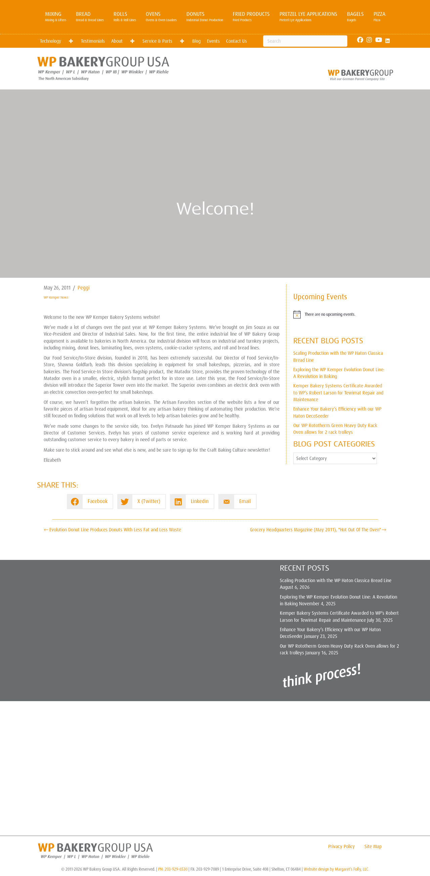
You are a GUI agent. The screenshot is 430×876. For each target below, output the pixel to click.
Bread (90, 16)
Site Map (373, 846)
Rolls (125, 16)
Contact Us (236, 41)
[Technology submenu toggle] (71, 41)
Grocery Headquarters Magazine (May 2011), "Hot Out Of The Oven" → (318, 530)
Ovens (161, 16)
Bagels (355, 16)
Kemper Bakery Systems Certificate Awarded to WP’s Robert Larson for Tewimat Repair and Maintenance (338, 393)
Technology (50, 41)
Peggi (84, 287)
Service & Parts (157, 41)
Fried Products (251, 16)
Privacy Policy (341, 846)
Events (213, 41)
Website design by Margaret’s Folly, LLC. (336, 869)
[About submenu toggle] (132, 41)
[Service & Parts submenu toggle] (182, 41)
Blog (196, 41)
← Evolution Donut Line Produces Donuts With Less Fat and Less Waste (112, 530)
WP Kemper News (56, 297)
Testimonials (93, 41)
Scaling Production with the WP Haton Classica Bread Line (335, 580)
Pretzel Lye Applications (308, 16)
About (117, 41)
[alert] (339, 314)
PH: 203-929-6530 (172, 869)
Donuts (204, 16)
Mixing (55, 16)
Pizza (379, 16)
